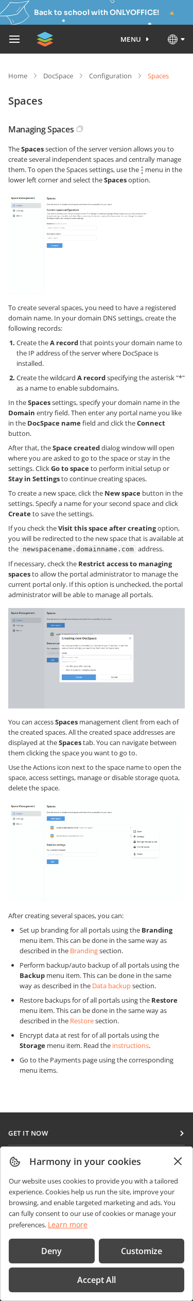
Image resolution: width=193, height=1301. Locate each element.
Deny (51, 1251)
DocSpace (58, 75)
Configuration (110, 75)
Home (17, 75)
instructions (130, 1045)
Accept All (96, 1280)
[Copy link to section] (80, 129)
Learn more (67, 1224)
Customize (141, 1251)
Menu (131, 39)
